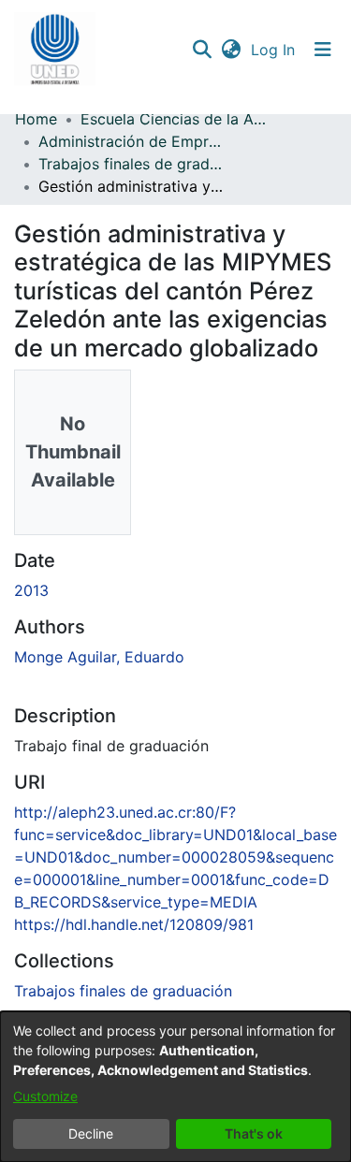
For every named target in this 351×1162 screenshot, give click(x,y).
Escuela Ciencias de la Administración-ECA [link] (174, 118)
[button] (54, 49)
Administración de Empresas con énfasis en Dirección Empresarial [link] (132, 141)
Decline (90, 1133)
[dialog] (175, 1086)
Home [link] (36, 118)
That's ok (254, 1133)
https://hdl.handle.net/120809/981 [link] (134, 924)
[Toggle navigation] (323, 49)
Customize (45, 1096)
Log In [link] (274, 49)
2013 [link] (31, 590)
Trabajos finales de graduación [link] (132, 163)
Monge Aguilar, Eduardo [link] (99, 656)
